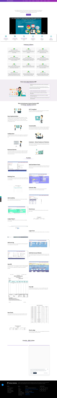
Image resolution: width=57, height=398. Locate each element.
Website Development (10, 390)
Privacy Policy (20, 391)
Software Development (10, 391)
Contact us (19, 389)
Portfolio (19, 390)
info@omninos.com (27, 394)
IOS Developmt (9, 389)
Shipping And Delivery (21, 393)
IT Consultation (9, 392)
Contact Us (28, 14)
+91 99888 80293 (32, 392)
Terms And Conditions (21, 392)
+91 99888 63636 (27, 393)
